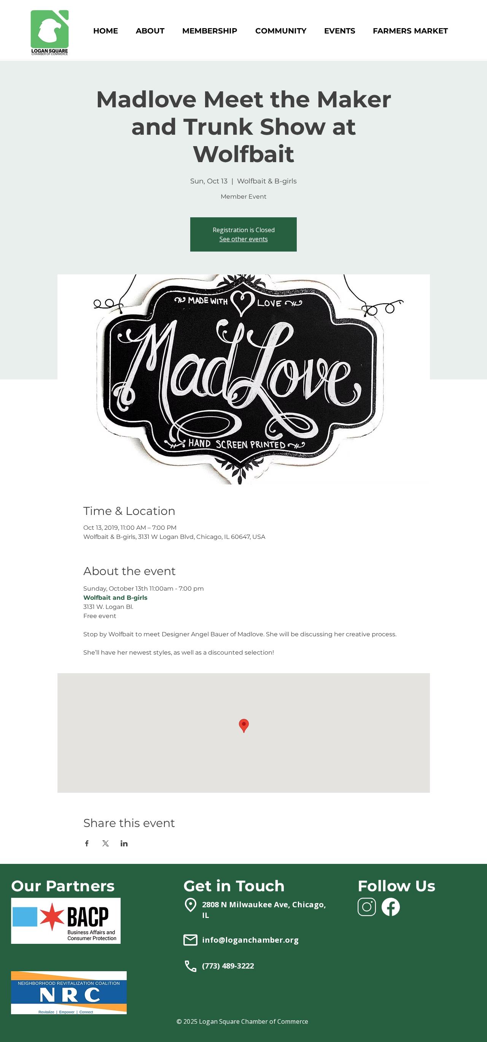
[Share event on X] (105, 843)
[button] (209, 31)
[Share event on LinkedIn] (124, 843)
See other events (244, 239)
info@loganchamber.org (250, 940)
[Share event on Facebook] (87, 843)
